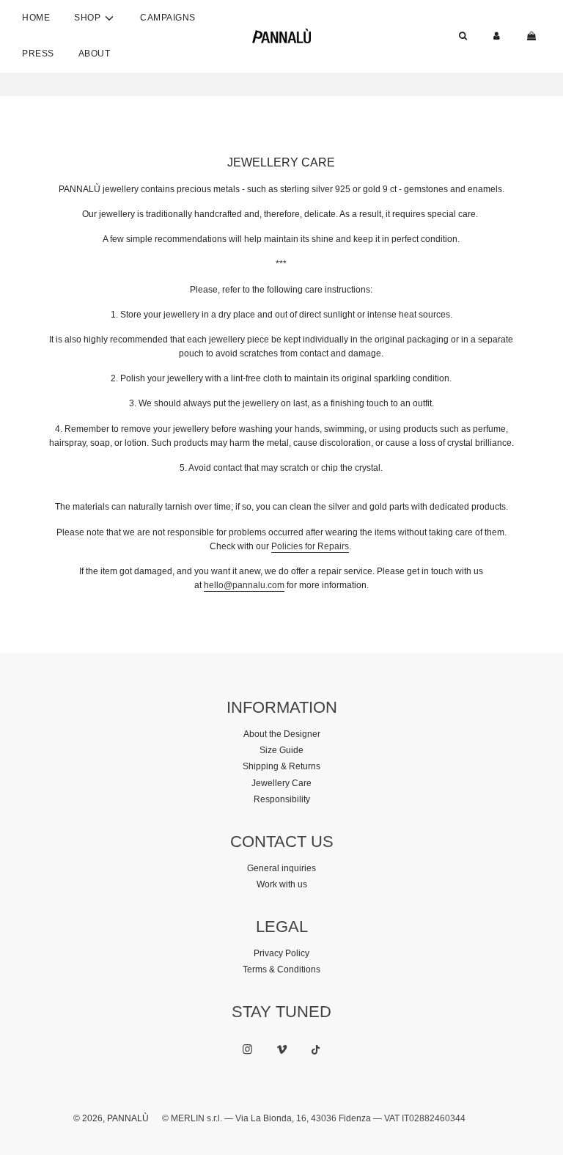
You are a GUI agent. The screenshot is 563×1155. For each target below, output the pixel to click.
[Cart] (533, 36)
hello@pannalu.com (244, 585)
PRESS (38, 53)
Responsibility (282, 799)
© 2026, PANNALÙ (111, 1118)
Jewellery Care (281, 783)
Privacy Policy (281, 953)
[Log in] (496, 36)
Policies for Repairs (310, 546)
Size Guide (281, 750)
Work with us (282, 884)
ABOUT (94, 53)
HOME (36, 17)
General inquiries (281, 868)
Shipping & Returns (281, 766)
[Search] (463, 36)
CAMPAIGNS (168, 17)
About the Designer (281, 734)
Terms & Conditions (281, 969)
